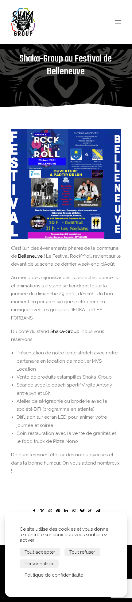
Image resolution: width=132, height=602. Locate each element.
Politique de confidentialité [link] (54, 575)
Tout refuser (82, 552)
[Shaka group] (25, 22)
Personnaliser (39, 563)
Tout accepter (40, 552)
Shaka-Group (65, 331)
